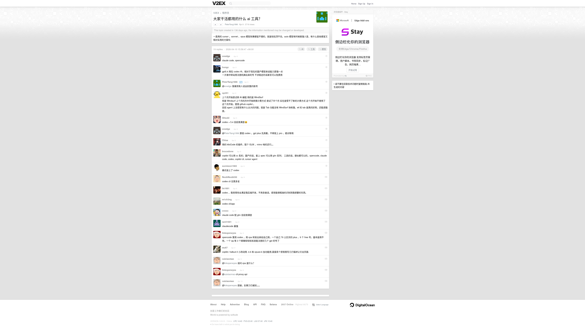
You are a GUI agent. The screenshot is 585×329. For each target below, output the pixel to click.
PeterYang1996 (231, 24)
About (213, 304)
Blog (246, 304)
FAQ (263, 304)
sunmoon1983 (229, 165)
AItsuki (225, 117)
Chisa (225, 140)
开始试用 (352, 69)
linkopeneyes (229, 232)
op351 (225, 92)
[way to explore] (219, 3)
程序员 (225, 12)
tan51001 (227, 221)
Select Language (321, 304)
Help (223, 304)
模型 (323, 49)
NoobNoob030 (229, 177)
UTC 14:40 (237, 321)
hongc (225, 67)
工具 (312, 49)
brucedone (227, 151)
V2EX (216, 12)
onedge (226, 56)
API (255, 304)
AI (302, 49)
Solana (273, 304)
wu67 (225, 247)
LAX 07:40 (258, 321)
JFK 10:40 (268, 321)
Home (353, 3)
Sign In (370, 3)
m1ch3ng (227, 199)
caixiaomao (228, 258)
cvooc (225, 210)
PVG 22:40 (248, 321)
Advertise (235, 304)
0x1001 (225, 188)
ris (346, 75)
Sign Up (361, 3)
